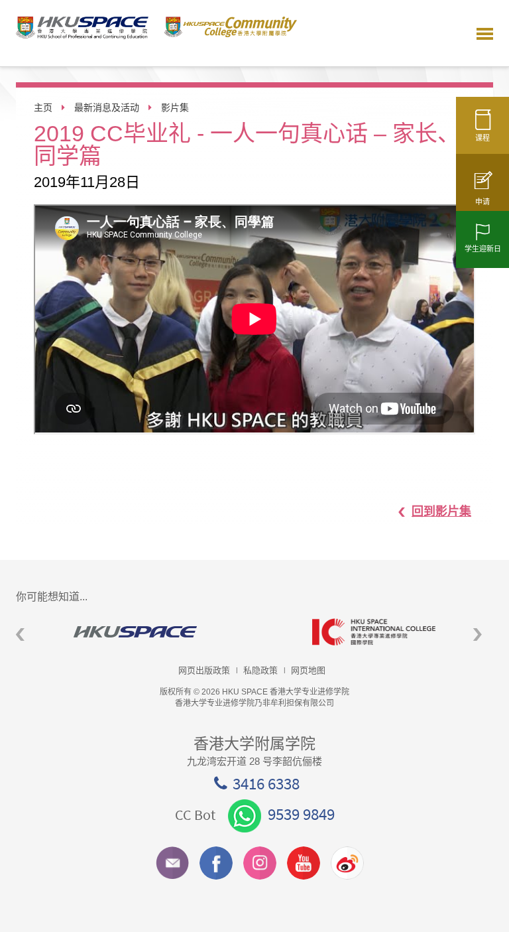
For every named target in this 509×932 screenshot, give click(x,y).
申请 (482, 202)
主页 (43, 107)
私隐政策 (260, 670)
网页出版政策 (204, 670)
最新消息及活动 (106, 107)
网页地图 (308, 670)
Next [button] (477, 634)
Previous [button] (20, 634)
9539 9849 (301, 814)
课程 (482, 138)
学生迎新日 (483, 249)
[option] (135, 631)
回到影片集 (441, 511)
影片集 (175, 107)
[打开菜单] (485, 33)
